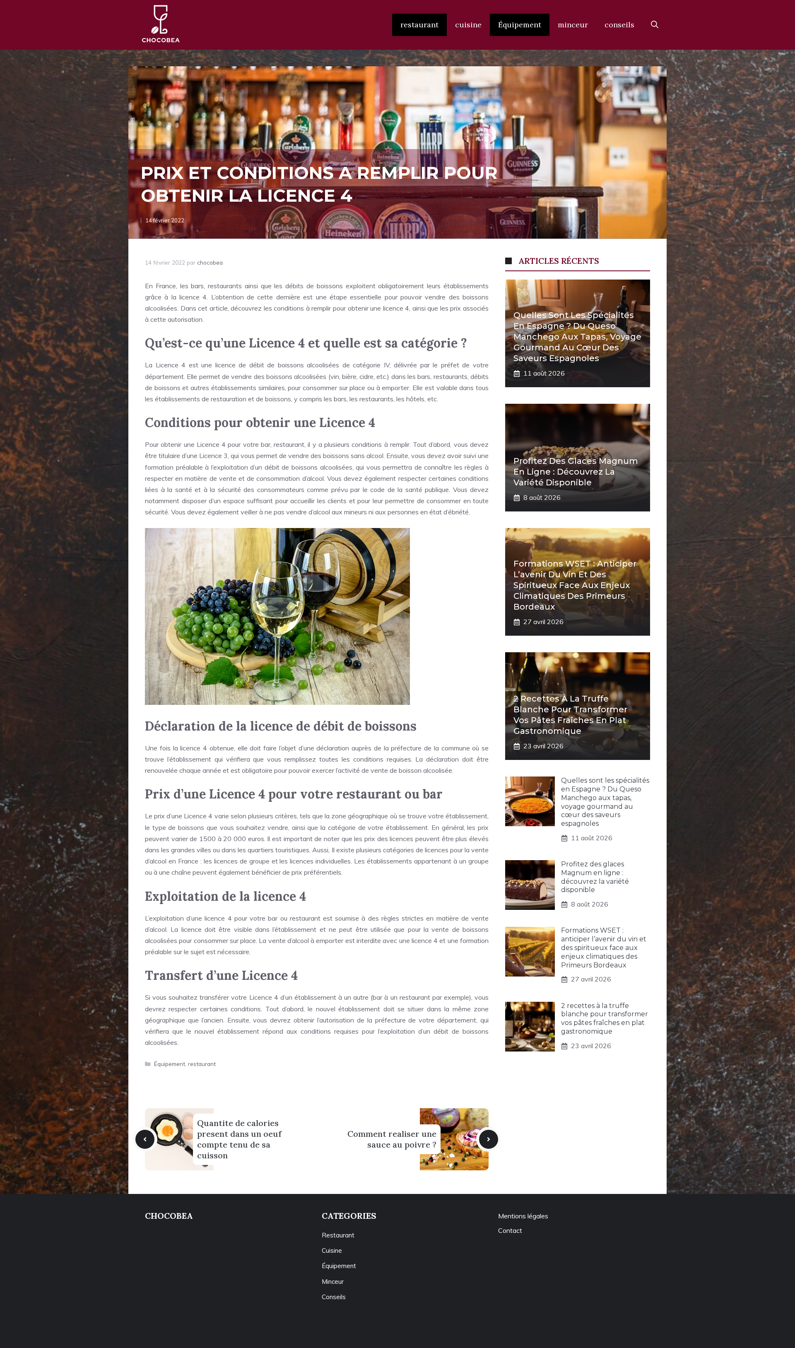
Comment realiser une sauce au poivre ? (391, 1139)
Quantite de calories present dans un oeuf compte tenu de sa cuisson (239, 1139)
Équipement (519, 24)
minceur (573, 24)
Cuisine (332, 1250)
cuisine (468, 24)
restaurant (419, 24)
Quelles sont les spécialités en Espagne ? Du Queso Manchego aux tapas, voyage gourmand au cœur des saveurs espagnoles (577, 336)
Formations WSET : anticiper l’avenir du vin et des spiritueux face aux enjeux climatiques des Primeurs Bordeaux (574, 585)
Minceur (333, 1281)
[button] (655, 25)
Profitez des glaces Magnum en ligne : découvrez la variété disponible (575, 471)
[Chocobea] (160, 25)
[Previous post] (144, 1139)
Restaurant (338, 1235)
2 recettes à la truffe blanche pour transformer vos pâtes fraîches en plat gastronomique (604, 1018)
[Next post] (488, 1139)
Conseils (334, 1297)
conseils (619, 24)
